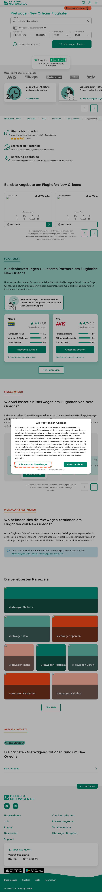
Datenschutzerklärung (56, 470)
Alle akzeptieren (75, 464)
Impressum (42, 470)
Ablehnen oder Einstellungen (33, 464)
